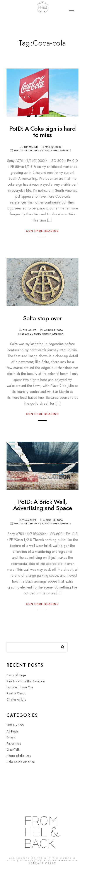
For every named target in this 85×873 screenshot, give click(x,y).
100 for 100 (15, 725)
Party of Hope (17, 675)
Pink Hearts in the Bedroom (26, 681)
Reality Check (16, 693)
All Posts (13, 731)
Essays (26, 333)
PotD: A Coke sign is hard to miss (42, 131)
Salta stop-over (42, 318)
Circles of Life (17, 699)
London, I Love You (20, 687)
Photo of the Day (26, 150)
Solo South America (56, 150)
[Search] (61, 646)
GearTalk (13, 750)
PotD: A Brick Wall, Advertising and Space (42, 504)
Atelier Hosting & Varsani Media (53, 861)
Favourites (14, 743)
